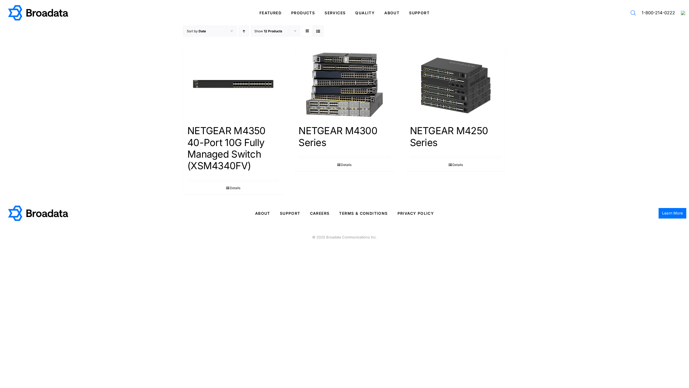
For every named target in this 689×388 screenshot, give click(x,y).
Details (235, 188)
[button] (633, 13)
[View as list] (318, 31)
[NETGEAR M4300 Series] (344, 84)
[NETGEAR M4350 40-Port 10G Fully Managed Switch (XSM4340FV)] (233, 84)
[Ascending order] (243, 31)
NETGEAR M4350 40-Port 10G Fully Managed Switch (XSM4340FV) (226, 148)
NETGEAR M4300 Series (337, 136)
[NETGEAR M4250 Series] (456, 84)
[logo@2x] (38, 7)
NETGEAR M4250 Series (449, 136)
